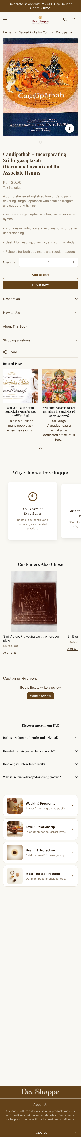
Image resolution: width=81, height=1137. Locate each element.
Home (7, 32)
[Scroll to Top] (74, 1116)
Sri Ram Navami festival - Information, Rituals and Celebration (59, 411)
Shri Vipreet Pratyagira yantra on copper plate (31, 638)
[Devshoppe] (40, 19)
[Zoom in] (69, 128)
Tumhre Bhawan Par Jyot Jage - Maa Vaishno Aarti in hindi (21, 411)
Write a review (40, 696)
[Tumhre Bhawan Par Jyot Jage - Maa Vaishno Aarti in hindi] (21, 386)
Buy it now (40, 285)
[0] (73, 19)
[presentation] (39, 448)
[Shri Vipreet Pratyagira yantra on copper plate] (34, 601)
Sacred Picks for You (33, 32)
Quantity (9, 262)
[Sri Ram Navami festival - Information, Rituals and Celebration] (59, 386)
